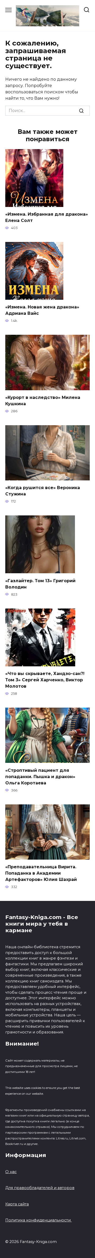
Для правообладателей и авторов (39, 1187)
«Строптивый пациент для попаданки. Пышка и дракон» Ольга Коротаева (40, 776)
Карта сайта (17, 1204)
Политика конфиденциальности (38, 1220)
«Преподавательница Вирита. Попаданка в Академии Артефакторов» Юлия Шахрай (41, 873)
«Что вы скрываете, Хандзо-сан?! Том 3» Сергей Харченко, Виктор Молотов (44, 680)
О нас (11, 1171)
